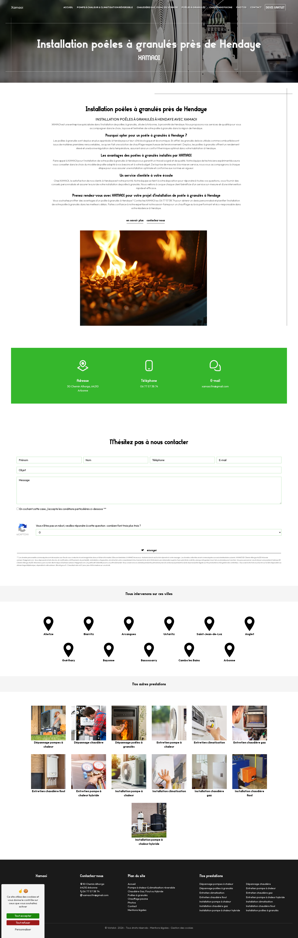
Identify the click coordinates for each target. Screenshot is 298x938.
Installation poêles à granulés (262, 910)
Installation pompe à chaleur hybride (220, 910)
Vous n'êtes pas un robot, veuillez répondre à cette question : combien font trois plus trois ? (88, 525)
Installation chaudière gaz (214, 906)
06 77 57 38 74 (149, 386)
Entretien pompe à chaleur (261, 888)
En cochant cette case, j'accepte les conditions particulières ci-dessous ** (62, 509)
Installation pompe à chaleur (215, 901)
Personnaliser (23, 929)
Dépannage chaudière (258, 884)
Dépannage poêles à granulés (216, 888)
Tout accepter (22, 915)
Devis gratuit (275, 7)
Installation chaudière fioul (260, 906)
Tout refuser (23, 922)
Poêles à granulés (193, 7)
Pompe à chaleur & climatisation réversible (105, 7)
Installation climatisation (259, 901)
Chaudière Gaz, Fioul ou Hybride (157, 7)
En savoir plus (134, 220)
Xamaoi (17, 7)
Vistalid (111, 927)
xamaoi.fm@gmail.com (215, 386)
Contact (256, 7)
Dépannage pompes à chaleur (216, 884)
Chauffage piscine (220, 7)
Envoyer (152, 550)
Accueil (68, 7)
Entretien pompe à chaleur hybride (265, 897)
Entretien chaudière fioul (213, 897)
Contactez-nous (156, 220)
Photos (241, 7)
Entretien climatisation (212, 892)
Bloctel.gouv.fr (61, 565)
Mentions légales (137, 910)
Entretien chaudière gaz (259, 892)
